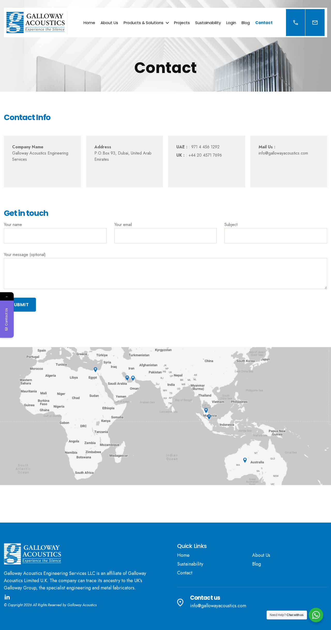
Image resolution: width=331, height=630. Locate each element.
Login (231, 23)
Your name (13, 225)
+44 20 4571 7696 (204, 155)
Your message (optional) (25, 255)
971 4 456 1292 (205, 147)
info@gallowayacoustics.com (283, 153)
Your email (123, 225)
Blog (246, 23)
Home (89, 23)
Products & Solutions (143, 23)
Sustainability (208, 23)
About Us (109, 23)
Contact (264, 23)
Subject (230, 225)
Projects (182, 23)
